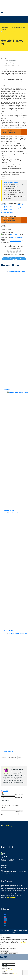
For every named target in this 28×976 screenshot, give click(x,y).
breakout (4, 757)
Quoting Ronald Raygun (11, 182)
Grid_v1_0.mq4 (14, 234)
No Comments (6, 65)
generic (20, 757)
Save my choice (4, 951)
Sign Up (15, 973)
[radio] (7, 251)
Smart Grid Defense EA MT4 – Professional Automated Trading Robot (12, 859)
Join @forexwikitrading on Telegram (14, 258)
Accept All (15, 953)
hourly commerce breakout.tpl (17, 231)
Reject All (9, 953)
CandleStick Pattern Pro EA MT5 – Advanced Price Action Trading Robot (13, 872)
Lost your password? (7, 970)
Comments (4, 790)
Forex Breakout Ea (12, 757)
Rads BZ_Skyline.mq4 (16, 237)
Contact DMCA (4, 902)
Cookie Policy (23, 942)
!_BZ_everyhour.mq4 (15, 240)
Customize (3, 953)
